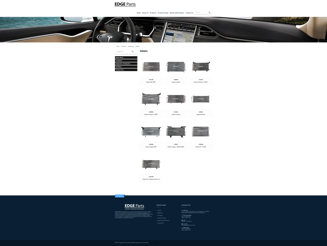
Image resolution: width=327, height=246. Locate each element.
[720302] (176, 98)
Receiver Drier (120, 70)
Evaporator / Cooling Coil (123, 63)
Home (139, 13)
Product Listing (163, 13)
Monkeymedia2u (153, 242)
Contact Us (189, 13)
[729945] (176, 66)
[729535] (151, 131)
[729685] (151, 98)
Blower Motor (119, 57)
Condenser (131, 46)
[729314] (200, 98)
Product (124, 46)
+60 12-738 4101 (186, 229)
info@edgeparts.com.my (188, 225)
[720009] (151, 163)
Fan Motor (119, 66)
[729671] (176, 131)
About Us (145, 13)
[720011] (200, 66)
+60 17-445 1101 (186, 230)
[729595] (200, 131)
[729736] (151, 66)
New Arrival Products (177, 13)
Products (153, 13)
